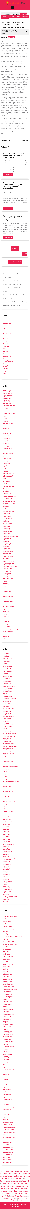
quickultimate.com (7, 1112)
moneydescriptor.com (8, 996)
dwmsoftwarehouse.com (9, 530)
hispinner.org (6, 728)
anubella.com (6, 621)
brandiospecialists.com (8, 716)
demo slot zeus (6, 335)
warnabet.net (6, 878)
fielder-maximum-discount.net (10, 766)
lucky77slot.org (6, 1037)
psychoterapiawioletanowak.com (11, 1111)
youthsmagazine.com (8, 998)
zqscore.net (5, 1072)
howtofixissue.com (7, 676)
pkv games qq (18, 1191)
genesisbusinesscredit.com (9, 769)
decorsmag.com (7, 683)
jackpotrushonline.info (8, 941)
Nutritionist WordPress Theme (14, 1204)
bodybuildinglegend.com (9, 798)
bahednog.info (6, 931)
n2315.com (5, 758)
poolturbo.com (6, 818)
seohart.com (6, 609)
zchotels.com (6, 586)
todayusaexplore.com (8, 395)
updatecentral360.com (8, 1069)
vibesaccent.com (7, 403)
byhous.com (6, 886)
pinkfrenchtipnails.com (8, 1014)
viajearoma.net (6, 488)
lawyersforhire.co (7, 991)
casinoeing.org (6, 868)
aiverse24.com (6, 619)
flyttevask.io (5, 884)
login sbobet (6, 346)
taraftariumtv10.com (8, 794)
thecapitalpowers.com (8, 1129)
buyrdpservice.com (7, 968)
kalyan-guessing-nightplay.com (10, 733)
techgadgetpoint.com (8, 1031)
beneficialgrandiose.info (9, 844)
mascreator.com (7, 569)
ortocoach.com (6, 1104)
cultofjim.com (6, 418)
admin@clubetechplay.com (8, 31)
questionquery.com (7, 796)
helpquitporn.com (7, 553)
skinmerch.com (6, 426)
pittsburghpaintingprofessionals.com (12, 1107)
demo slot (5, 341)
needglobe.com (6, 1102)
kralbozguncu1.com (7, 564)
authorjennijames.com (8, 486)
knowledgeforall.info (8, 749)
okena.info (5, 471)
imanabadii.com (7, 897)
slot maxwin (3, 1181)
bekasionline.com (7, 665)
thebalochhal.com (7, 400)
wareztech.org (6, 954)
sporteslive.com (6, 1011)
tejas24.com (6, 816)
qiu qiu (4, 373)
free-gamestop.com (7, 949)
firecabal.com (6, 541)
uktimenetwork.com (7, 391)
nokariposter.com (7, 731)
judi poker (5, 326)
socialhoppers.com (7, 754)
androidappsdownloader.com (10, 736)
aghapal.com (6, 483)
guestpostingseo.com (8, 923)
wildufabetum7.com (7, 1162)
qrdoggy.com (6, 1051)
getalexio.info (6, 1081)
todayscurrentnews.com (9, 1132)
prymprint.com (6, 1084)
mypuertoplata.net (7, 673)
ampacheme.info (7, 833)
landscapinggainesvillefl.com (10, 566)
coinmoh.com (6, 521)
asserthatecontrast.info (8, 838)
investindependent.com (8, 563)
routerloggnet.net (7, 701)
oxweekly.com (6, 779)
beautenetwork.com (8, 624)
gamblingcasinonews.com (9, 685)
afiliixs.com (5, 508)
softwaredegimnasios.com (9, 599)
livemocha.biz (6, 869)
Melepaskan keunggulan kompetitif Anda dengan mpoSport (13, 218)
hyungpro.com (6, 1006)
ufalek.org (5, 1044)
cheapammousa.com (8, 493)
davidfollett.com (6, 421)
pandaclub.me (6, 883)
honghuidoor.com (7, 711)
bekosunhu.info (6, 843)
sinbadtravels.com (7, 951)
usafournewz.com (7, 398)
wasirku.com (6, 814)
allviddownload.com (7, 681)
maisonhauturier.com (8, 568)
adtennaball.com (7, 719)
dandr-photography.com (9, 801)
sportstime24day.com (8, 1009)
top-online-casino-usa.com (9, 709)
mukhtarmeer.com (7, 573)
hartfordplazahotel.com (8, 887)
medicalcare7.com (7, 718)
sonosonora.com (7, 458)
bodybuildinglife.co (7, 1049)
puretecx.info (6, 826)
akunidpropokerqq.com (8, 473)
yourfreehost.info (7, 445)
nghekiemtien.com (7, 813)
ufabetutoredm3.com (8, 1152)
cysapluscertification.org (9, 858)
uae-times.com (6, 653)
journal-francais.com (8, 804)
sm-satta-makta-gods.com (9, 598)
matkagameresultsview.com (10, 724)
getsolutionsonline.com (8, 726)
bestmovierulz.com (7, 430)
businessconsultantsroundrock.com (11, 629)
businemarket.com (7, 993)
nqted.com (5, 576)
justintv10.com (6, 806)
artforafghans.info (7, 821)
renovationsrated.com (8, 606)
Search (15, 248)
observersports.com (8, 984)
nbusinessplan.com (7, 666)
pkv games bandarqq (8, 361)
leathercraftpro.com (7, 1097)
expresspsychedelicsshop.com (10, 536)
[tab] (12, 7)
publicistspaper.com (8, 614)
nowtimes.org (6, 866)
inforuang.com (6, 771)
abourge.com (6, 506)
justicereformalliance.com (9, 436)
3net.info (5, 468)
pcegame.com (6, 581)
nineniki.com (6, 714)
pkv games (5, 375)
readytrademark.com (8, 604)
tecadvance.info (7, 828)
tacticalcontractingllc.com (9, 1127)
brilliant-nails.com (7, 799)
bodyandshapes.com (8, 628)
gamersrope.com (7, 946)
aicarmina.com (6, 411)
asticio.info (5, 1076)
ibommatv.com (6, 661)
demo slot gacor (7, 333)
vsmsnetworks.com (7, 658)
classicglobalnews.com (8, 631)
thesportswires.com (7, 1004)
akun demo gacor (7, 323)
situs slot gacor (15, 1175)
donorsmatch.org (7, 864)
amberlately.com (7, 408)
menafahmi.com (7, 571)
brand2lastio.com (7, 751)
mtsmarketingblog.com (8, 811)
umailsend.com (6, 959)
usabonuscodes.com (8, 596)
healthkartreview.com (8, 551)
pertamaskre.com (7, 934)
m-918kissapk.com (7, 889)
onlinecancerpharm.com (9, 1042)
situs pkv (5, 355)
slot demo (5, 338)
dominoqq (5, 365)
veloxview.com (6, 1157)
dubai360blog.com (7, 1036)
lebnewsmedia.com (7, 456)
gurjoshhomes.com (7, 448)
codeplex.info (6, 470)
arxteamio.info (6, 1079)
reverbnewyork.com (8, 425)
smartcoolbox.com (7, 1121)
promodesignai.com (8, 613)
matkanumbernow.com (8, 695)
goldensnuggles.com (8, 964)
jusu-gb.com (6, 918)
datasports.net (6, 1021)
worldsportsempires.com (9, 1067)
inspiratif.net (6, 656)
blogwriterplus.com (7, 921)
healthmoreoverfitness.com (9, 698)
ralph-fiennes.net (7, 764)
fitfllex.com (5, 768)
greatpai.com (6, 500)
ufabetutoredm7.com (8, 1154)
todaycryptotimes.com (8, 594)
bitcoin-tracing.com (7, 626)
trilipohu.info (6, 899)
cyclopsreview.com (7, 523)
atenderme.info (6, 839)
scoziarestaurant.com (8, 608)
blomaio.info (6, 846)
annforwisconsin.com (8, 415)
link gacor (5, 331)
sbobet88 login (21, 1196)
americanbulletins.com (8, 511)
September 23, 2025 (8, 30)
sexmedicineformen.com (9, 1116)
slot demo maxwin (7, 336)
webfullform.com (7, 680)
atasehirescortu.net (7, 1022)
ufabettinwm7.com (7, 1144)
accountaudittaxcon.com (9, 1082)
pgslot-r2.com (6, 583)
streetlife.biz (6, 871)
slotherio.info (6, 856)
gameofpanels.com (7, 734)
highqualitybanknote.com (9, 554)
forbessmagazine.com (8, 543)
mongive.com (6, 723)
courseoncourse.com (8, 928)
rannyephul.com (7, 789)
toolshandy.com (6, 784)
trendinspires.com (7, 788)
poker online (6, 368)
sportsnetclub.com (7, 974)
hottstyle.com (6, 558)
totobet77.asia (6, 1134)
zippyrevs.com (6, 693)
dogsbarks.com (6, 528)
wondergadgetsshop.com (9, 465)
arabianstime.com (7, 515)
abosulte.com (6, 618)
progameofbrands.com (8, 688)
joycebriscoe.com (7, 410)
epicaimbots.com (7, 533)
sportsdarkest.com (7, 1001)
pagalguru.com (6, 579)
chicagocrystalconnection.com (10, 896)
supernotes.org (6, 1066)
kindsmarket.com (7, 773)
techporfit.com (6, 663)
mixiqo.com (5, 1101)
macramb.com (6, 776)
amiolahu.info (6, 831)
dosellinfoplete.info (7, 848)
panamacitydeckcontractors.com (11, 781)
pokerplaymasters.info (8, 926)
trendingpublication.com (9, 1137)
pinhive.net (5, 876)
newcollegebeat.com (8, 423)
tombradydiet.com (7, 450)
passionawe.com (7, 1106)
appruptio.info (6, 901)
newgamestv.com (7, 1016)
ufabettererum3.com (8, 1139)
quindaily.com (6, 616)
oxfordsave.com (7, 978)
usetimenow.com (7, 738)
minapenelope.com (7, 435)
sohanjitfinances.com (8, 1122)
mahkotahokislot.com (8, 1041)
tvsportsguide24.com (8, 1032)
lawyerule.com (6, 808)
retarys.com (6, 961)
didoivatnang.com (7, 526)
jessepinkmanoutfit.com (8, 958)
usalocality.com (6, 396)
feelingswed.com (7, 539)
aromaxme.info (6, 836)
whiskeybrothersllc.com (8, 1161)
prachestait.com (7, 819)
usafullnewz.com (7, 390)
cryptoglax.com (6, 438)
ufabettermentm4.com (8, 1141)
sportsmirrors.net (7, 1019)
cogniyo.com (6, 1091)
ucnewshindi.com (7, 943)
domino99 (5, 320)
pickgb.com (5, 1056)
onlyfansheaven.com (8, 761)
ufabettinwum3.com (7, 1146)
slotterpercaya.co (7, 1119)
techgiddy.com (6, 938)
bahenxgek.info (6, 933)
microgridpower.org (7, 1099)
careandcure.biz (7, 1089)
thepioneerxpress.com (8, 675)
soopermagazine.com (8, 601)
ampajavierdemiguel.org (9, 405)
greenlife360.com (7, 668)
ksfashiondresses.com (8, 1059)
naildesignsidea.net (7, 498)
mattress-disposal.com (8, 1046)
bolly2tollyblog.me (7, 881)
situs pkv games (7, 356)
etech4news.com (7, 535)
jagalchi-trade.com (7, 431)
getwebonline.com (7, 759)
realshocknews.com (8, 1054)
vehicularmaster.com (8, 401)
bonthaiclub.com (7, 451)
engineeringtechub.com (8, 1024)
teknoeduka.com (7, 591)
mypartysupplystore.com (9, 413)
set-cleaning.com (7, 611)
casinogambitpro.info (8, 924)
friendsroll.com (6, 461)
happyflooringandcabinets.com (10, 1047)
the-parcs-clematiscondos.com (10, 916)
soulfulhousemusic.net (8, 1124)
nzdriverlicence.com (8, 578)
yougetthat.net (6, 973)
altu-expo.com (6, 485)
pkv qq (4, 358)
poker (4, 328)
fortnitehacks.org (7, 859)
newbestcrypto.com (7, 976)
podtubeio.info (6, 849)
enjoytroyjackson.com (8, 531)
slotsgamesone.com (8, 705)
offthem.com (6, 660)
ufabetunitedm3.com (8, 1147)
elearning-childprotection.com (10, 746)
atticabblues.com (7, 516)
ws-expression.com (7, 584)
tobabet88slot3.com (8, 1131)
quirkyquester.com (7, 1114)
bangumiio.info (6, 841)
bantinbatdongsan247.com (9, 929)
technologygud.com (7, 1052)
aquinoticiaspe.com (7, 988)
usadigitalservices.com (8, 753)
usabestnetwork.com (8, 956)
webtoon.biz (6, 1003)
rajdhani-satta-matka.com (9, 743)
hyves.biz (5, 873)
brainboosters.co (7, 406)
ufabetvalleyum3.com (8, 1156)
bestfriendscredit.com (8, 476)
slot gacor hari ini (6, 1178)
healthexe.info (6, 824)
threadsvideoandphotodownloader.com (12, 936)
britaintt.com (6, 634)
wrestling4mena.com (8, 748)
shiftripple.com (6, 1117)
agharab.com (6, 491)
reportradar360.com (8, 791)
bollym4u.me (6, 879)
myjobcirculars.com (7, 696)
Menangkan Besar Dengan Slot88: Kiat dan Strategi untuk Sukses (13, 155)
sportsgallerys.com (7, 1017)
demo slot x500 (12, 1183)
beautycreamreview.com (9, 520)
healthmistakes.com (8, 1057)
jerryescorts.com (7, 1026)
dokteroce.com (6, 803)
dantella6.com (6, 703)
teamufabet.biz (6, 678)
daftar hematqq (20, 1186)
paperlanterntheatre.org (9, 501)
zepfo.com (5, 588)
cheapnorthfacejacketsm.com (10, 446)
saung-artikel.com (7, 981)
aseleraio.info (6, 1074)
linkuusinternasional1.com (9, 460)
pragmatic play (24, 1180)
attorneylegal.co (7, 1027)
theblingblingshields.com (9, 1012)
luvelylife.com (6, 774)
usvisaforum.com (7, 428)
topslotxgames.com (7, 700)
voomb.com (5, 1029)
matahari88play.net (7, 994)
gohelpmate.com (7, 741)
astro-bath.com (6, 481)
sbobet (10, 1176)
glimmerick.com (6, 420)
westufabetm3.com (7, 1159)
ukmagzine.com (7, 953)
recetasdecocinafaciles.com (10, 496)
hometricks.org (6, 1096)
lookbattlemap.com (7, 966)
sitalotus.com (6, 1064)
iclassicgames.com (7, 979)
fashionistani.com (7, 538)
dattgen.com (6, 525)
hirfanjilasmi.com (7, 1094)
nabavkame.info (7, 891)
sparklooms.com (7, 1126)
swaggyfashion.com (8, 793)
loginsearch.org (6, 861)
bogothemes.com (7, 441)
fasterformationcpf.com (8, 963)
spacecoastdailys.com (8, 603)
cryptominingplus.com (8, 986)
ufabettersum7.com (7, 1142)
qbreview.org (6, 690)
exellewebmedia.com (8, 948)
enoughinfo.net (6, 874)
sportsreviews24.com (8, 1034)
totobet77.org (6, 1136)
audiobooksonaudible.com (9, 623)
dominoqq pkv (6, 360)
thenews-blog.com (7, 593)
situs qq (4, 370)
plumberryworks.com (8, 1109)
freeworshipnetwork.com (9, 503)
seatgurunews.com (7, 466)
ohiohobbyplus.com (7, 440)
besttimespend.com (7, 1087)
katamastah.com (7, 1071)
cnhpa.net (5, 1062)
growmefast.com (7, 1039)
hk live (4, 348)
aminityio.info (6, 829)
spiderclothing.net (7, 463)
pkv (3, 330)
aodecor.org (6, 863)
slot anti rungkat (14, 1180)
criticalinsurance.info (8, 729)
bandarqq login (8, 1188)
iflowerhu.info (6, 894)
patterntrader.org (7, 1061)
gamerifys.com (6, 655)
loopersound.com (7, 433)
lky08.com (5, 763)
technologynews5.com (8, 589)
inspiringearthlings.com (8, 561)
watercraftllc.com (7, 505)
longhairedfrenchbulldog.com (10, 989)
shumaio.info (6, 854)
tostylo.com (5, 971)
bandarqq (5, 366)
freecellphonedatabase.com (10, 944)
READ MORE (8, 175)
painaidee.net (6, 999)
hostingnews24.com (8, 556)
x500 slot (3, 1183)
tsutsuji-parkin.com (7, 490)
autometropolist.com (8, 518)
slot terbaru (3, 1176)
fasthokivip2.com (7, 983)
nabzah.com (6, 721)
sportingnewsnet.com (8, 1008)
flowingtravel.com (7, 713)
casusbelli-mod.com (8, 453)
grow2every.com (7, 548)
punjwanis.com (6, 914)
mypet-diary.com (7, 778)
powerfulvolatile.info (8, 851)
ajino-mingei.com (7, 443)
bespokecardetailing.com (9, 475)
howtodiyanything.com (8, 559)
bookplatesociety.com (8, 455)
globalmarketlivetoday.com (9, 544)
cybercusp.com (6, 633)
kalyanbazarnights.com (8, 708)
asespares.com (6, 513)
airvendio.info (6, 823)
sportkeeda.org (6, 1086)
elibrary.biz (5, 478)
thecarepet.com (6, 919)
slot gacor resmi (25, 1176)
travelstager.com (7, 786)
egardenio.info (6, 1077)
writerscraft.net (6, 744)
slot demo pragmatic (14, 1181)
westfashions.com (7, 783)
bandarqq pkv (6, 345)
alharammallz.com (7, 510)
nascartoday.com (7, 574)
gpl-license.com (6, 546)
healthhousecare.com (8, 549)
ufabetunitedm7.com (8, 1149)
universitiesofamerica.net (9, 686)
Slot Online (16, 14)
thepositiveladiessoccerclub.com (11, 495)
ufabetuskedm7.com (8, 1151)
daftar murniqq (11, 1186)
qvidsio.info (5, 853)
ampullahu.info (6, 834)
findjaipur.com (6, 416)
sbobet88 (5, 325)
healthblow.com (6, 739)
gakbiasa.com (6, 892)
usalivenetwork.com (8, 939)
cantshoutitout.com (7, 670)
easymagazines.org (7, 1092)
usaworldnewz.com (7, 393)
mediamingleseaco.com (9, 809)
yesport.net (5, 969)
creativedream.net (7, 756)
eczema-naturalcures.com (9, 480)
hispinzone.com (6, 706)
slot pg (7, 1180)
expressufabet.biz (7, 671)
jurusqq (4, 321)
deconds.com (6, 636)
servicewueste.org (7, 691)
